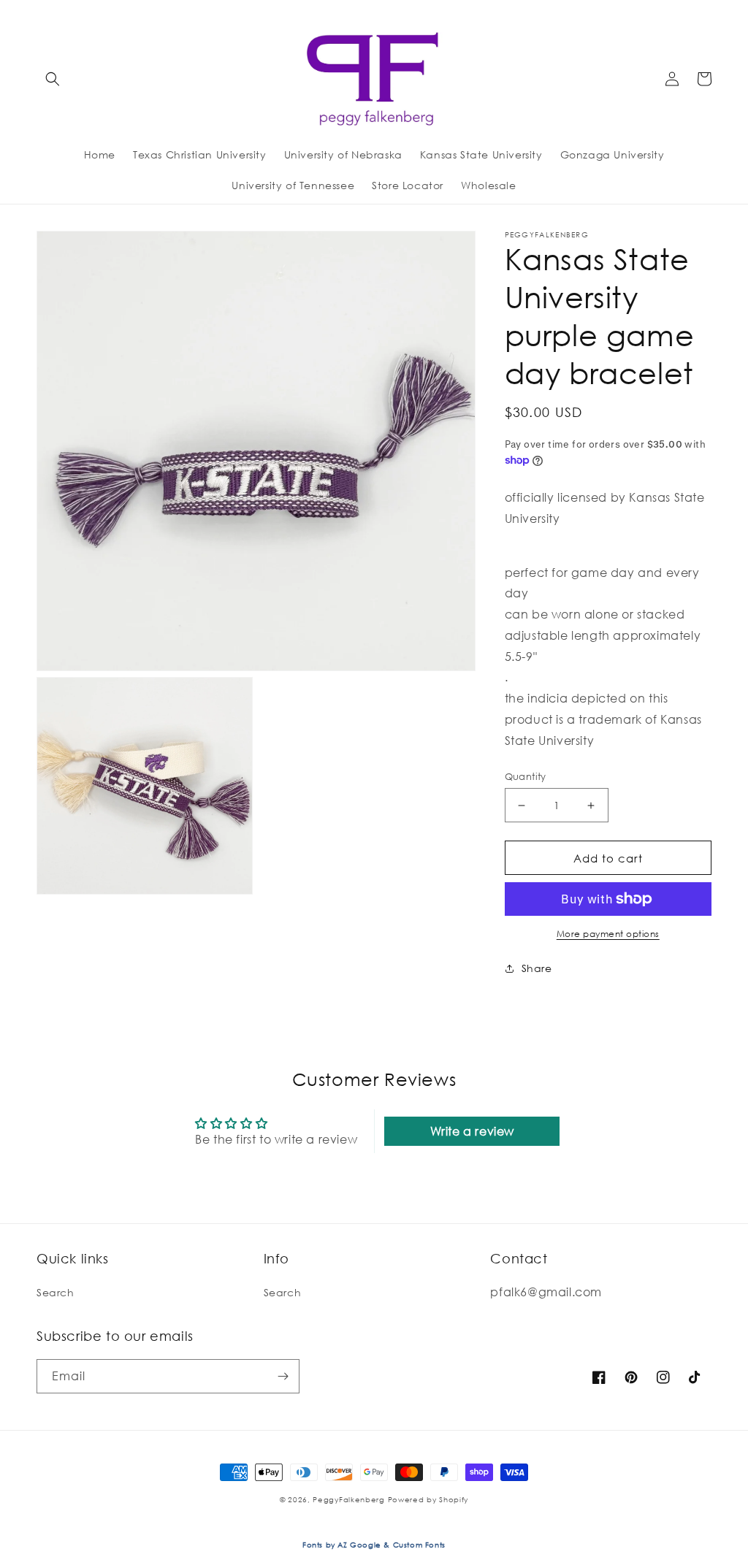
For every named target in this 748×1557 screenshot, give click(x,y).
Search (56, 1292)
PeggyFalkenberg (349, 1499)
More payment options (608, 933)
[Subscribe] (283, 1376)
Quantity (525, 776)
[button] (53, 79)
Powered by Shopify (428, 1499)
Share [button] (537, 968)
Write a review (472, 1131)
